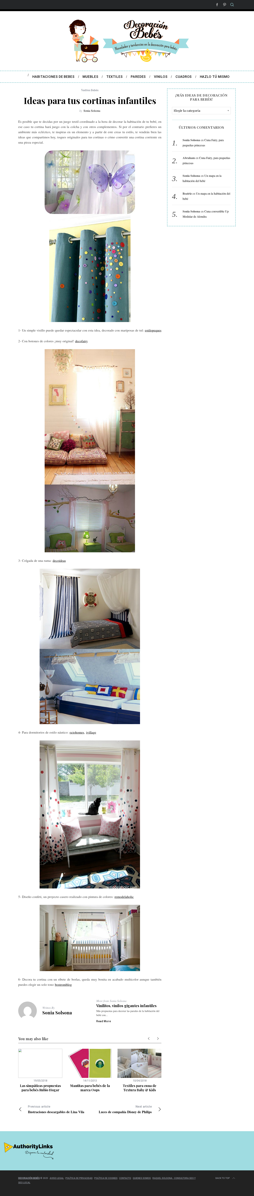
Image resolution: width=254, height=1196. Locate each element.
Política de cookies (106, 1178)
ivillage (91, 732)
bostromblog (63, 984)
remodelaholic (124, 896)
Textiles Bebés (90, 90)
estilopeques (153, 330)
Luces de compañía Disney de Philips (125, 1109)
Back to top (223, 1178)
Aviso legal (57, 1178)
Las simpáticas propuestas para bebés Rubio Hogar (40, 1087)
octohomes (77, 732)
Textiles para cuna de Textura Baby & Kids (139, 1087)
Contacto (125, 1178)
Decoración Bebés (29, 1178)
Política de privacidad (79, 1178)
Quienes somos (142, 1178)
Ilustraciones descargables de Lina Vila (56, 1109)
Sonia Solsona (91, 111)
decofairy (81, 341)
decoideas (59, 560)
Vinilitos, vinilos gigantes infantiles (126, 1005)
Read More (103, 1021)
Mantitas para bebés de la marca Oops (90, 1087)
